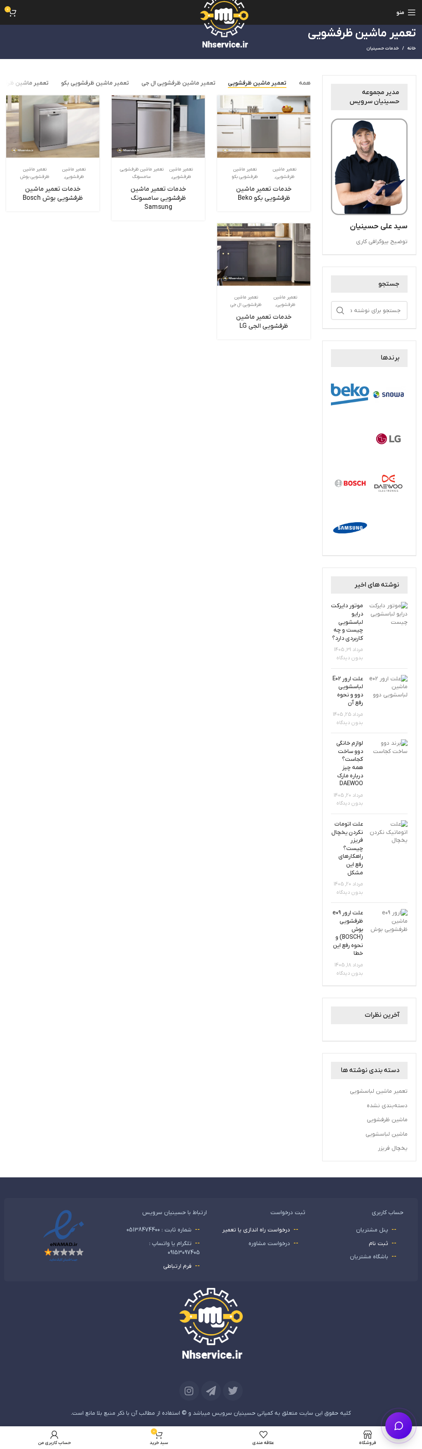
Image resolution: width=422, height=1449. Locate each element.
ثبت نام (378, 1244)
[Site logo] (211, 40)
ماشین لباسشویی (387, 1134)
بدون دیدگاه (349, 658)
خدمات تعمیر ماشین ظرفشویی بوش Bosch (53, 193)
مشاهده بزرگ (224, 102)
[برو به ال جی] (388, 439)
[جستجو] (340, 310)
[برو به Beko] (350, 394)
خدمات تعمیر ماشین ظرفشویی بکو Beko (264, 193)
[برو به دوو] (388, 483)
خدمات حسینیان (382, 48)
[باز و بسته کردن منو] (398, 1425)
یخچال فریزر (393, 1148)
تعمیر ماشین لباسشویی (379, 1091)
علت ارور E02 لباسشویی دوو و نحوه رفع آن (348, 691)
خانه (411, 48)
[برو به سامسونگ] (350, 528)
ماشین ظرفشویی (387, 1120)
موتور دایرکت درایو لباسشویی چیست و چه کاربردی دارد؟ (347, 622)
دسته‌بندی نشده (387, 1106)
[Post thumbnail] (388, 632)
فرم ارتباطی (177, 1266)
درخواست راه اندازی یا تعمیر (256, 1230)
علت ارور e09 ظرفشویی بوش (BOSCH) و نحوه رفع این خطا (348, 933)
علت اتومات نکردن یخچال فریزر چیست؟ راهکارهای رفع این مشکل (347, 848)
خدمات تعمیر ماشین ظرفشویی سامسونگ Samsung (158, 198)
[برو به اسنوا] (388, 394)
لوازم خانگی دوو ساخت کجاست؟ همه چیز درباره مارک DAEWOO (349, 763)
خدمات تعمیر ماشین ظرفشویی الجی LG (264, 321)
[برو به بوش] (350, 483)
